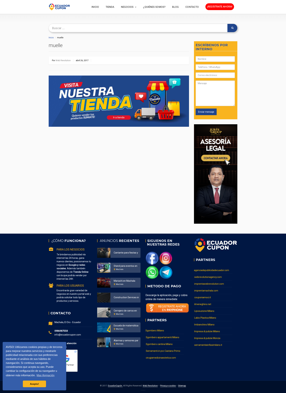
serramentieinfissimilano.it (208, 345)
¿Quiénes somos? (154, 6)
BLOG (175, 6)
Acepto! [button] (34, 384)
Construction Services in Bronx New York (135, 297)
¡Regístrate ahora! (219, 6)
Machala (119, 269)
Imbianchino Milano (204, 324)
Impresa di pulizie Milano (207, 331)
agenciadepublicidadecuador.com (211, 270)
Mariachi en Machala (124, 281)
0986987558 (61, 331)
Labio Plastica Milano (205, 317)
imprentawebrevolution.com (209, 283)
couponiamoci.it (202, 297)
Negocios (127, 6)
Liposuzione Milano (204, 311)
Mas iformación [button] (45, 375)
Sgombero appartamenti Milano (162, 337)
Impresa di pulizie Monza (207, 338)
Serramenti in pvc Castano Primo (163, 351)
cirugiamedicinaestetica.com (161, 357)
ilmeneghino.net (202, 304)
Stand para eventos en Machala (130, 266)
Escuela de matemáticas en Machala (133, 325)
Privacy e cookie (168, 385)
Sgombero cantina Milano (159, 344)
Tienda (110, 6)
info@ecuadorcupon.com (67, 334)
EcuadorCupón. (115, 385)
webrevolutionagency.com (208, 277)
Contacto (192, 6)
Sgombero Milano (154, 330)
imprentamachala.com (206, 290)
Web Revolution (63, 60)
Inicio (95, 6)
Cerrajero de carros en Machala (130, 310)
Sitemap (182, 385)
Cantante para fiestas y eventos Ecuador (135, 252)
